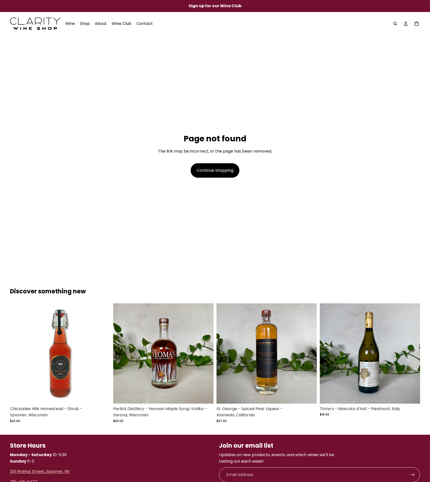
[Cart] (416, 23)
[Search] (395, 23)
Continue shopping (215, 170)
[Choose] (102, 395)
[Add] (205, 395)
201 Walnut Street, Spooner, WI (39, 472)
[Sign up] (412, 475)
